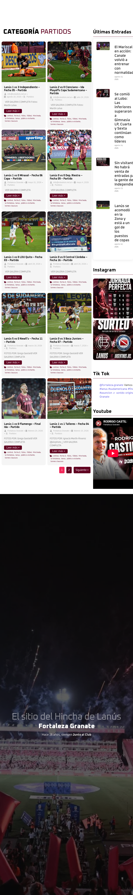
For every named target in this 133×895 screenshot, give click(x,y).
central (10, 116)
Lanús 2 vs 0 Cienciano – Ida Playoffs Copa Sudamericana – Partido (68, 90)
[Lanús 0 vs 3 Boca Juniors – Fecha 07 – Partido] (69, 313)
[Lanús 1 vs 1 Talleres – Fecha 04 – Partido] (69, 398)
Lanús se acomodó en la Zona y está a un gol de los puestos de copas (122, 223)
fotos (23, 116)
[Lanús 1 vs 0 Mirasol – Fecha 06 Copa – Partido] (24, 150)
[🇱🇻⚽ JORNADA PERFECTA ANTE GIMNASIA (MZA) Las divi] (113, 298)
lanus (17, 118)
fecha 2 (17, 116)
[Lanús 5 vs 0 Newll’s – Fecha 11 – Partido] (24, 313)
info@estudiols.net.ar (16, 94)
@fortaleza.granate (111, 385)
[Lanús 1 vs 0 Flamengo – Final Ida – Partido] (24, 398)
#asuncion (106, 392)
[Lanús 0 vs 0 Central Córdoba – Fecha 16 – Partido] (69, 231)
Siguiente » (82, 470)
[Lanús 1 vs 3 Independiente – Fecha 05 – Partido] (24, 62)
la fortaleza (9, 118)
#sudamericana (117, 388)
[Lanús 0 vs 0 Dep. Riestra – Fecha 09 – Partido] (69, 150)
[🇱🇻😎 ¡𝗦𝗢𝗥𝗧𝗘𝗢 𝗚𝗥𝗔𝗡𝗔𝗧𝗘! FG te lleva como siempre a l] (113, 340)
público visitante (28, 118)
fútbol (29, 116)
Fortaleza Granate (15, 182)
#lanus (104, 388)
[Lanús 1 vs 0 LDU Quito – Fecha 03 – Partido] (24, 231)
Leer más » (12, 111)
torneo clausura (11, 121)
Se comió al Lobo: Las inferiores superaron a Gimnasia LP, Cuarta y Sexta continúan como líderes (123, 118)
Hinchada (37, 116)
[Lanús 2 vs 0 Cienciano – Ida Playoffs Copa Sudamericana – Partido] (69, 62)
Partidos (30, 97)
